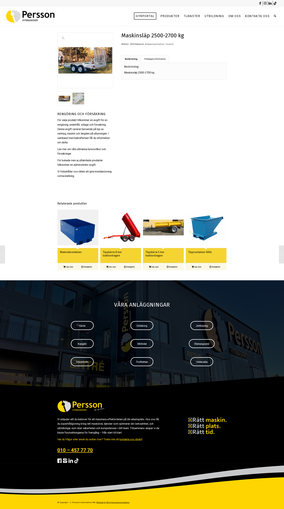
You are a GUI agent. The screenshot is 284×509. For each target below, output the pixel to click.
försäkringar (64, 153)
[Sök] (275, 16)
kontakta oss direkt (131, 439)
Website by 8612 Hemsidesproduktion (113, 502)
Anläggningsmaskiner (154, 44)
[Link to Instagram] (265, 3)
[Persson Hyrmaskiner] (37, 16)
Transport (169, 44)
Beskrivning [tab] (131, 59)
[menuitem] (145, 16)
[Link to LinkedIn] (270, 3)
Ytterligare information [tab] (155, 59)
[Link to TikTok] (275, 3)
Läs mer (69, 267)
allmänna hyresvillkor (89, 149)
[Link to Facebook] (260, 3)
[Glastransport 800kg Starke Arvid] (2, 254)
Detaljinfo (87, 267)
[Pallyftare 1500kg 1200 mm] (281, 254)
